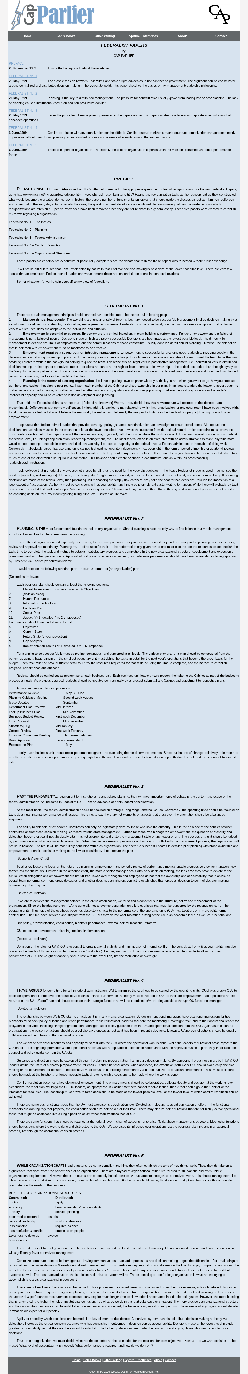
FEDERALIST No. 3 (23, 110)
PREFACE (16, 63)
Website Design (120, 1371)
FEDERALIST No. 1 (23, 76)
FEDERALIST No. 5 (23, 145)
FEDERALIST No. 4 (23, 128)
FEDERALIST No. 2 (23, 93)
